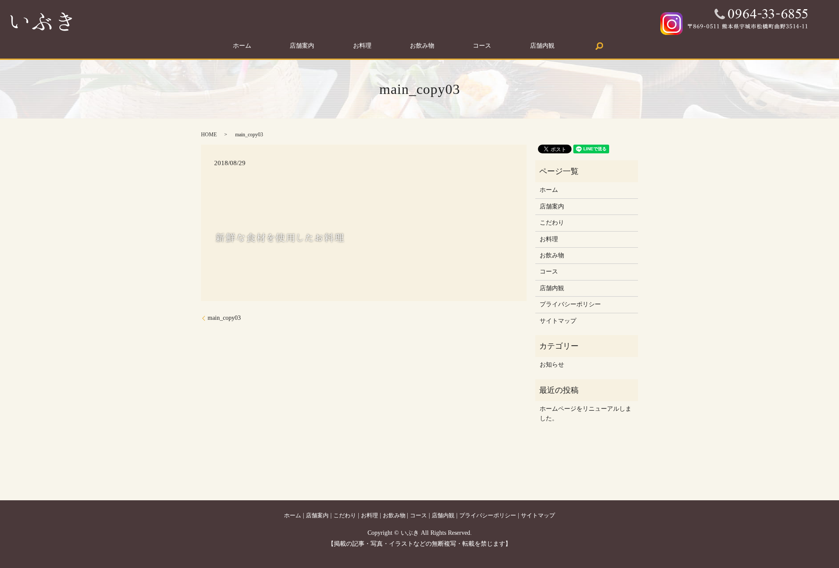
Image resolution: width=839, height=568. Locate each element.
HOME (209, 135)
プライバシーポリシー (570, 304)
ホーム (242, 46)
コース (482, 46)
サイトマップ (558, 321)
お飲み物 (422, 46)
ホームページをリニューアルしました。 (585, 413)
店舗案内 (302, 46)
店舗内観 (542, 46)
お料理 (362, 46)
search (599, 45)
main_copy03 (224, 318)
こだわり (552, 222)
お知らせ (552, 364)
